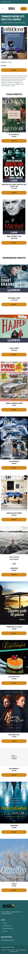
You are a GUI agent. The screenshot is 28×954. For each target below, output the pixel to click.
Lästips (5, 923)
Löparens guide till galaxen (14, 627)
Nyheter (5, 931)
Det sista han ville (14, 134)
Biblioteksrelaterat (8, 928)
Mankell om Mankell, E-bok (14, 236)
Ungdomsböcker (7, 925)
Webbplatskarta (14, 951)
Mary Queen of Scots (14, 734)
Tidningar (9, 62)
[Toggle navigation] (2, 8)
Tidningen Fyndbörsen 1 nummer (14, 403)
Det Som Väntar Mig (14, 461)
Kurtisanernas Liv (14, 768)
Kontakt (9, 950)
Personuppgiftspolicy (21, 950)
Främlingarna (14, 825)
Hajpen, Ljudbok (14, 348)
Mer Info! (14, 70)
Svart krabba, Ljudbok (14, 298)
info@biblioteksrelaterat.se (6, 1)
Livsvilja (14, 884)
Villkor (13, 950)
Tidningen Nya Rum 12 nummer (14, 513)
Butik (23, 8)
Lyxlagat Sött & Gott (14, 676)
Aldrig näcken (14, 568)
